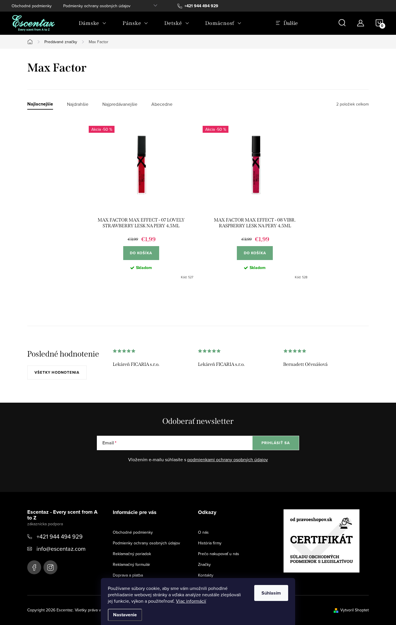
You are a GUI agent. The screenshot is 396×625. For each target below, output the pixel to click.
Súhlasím (271, 593)
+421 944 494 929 (60, 536)
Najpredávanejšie (119, 104)
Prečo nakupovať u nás (218, 553)
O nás (203, 532)
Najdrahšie (77, 104)
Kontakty (205, 575)
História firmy (209, 543)
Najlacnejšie (40, 104)
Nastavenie (125, 614)
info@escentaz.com (61, 548)
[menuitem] (93, 23)
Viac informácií (191, 601)
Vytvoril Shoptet (354, 610)
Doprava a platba (128, 575)
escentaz (34, 567)
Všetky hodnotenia (56, 372)
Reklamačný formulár (131, 564)
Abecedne (161, 104)
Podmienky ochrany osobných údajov (96, 6)
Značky (204, 564)
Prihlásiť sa (275, 443)
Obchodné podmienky (32, 6)
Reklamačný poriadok (132, 554)
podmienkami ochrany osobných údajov (227, 459)
